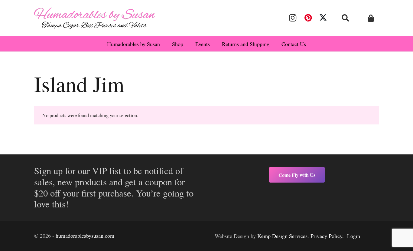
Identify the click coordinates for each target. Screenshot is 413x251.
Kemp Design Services (282, 235)
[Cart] (371, 18)
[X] (323, 17)
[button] (345, 17)
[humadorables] (94, 18)
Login (353, 235)
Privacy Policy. (327, 235)
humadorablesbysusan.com (85, 235)
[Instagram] (292, 17)
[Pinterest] (307, 17)
